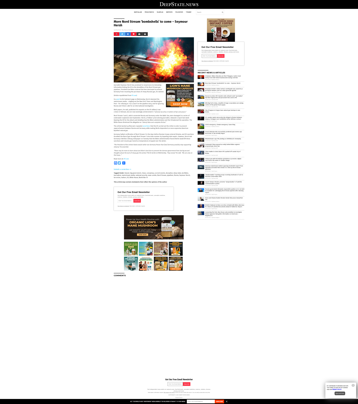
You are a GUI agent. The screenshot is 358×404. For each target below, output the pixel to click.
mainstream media (128, 175)
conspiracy (150, 173)
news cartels (152, 175)
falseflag (160, 12)
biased (127, 173)
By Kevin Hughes (215, 217)
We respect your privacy (169, 392)
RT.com (134, 95)
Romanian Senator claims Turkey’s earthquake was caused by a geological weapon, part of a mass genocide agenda (224, 89)
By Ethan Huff (215, 99)
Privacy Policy (179, 397)
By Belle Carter (215, 114)
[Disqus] (154, 301)
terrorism (117, 177)
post (118, 99)
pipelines (170, 175)
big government (135, 173)
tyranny (188, 12)
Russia (176, 175)
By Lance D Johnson (216, 92)
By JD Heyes (214, 121)
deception (169, 173)
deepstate (169, 12)
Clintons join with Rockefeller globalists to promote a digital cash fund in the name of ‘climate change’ (223, 159)
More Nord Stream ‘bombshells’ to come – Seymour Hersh (222, 83)
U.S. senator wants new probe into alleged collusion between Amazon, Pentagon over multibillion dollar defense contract (223, 118)
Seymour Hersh (184, 175)
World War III (143, 177)
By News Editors (215, 79)
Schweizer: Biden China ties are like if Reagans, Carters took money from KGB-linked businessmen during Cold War (223, 77)
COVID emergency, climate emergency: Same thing (220, 124)
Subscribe (219, 401)
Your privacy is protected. (123, 206)
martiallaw (138, 12)
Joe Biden (185, 173)
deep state (177, 173)
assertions (146, 126)
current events (160, 173)
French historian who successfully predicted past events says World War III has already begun (223, 132)
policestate (179, 12)
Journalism (117, 175)
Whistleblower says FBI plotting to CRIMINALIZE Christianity (223, 139)
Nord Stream (161, 175)
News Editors (128, 30)
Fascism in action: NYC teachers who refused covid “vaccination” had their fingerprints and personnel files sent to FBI (224, 96)
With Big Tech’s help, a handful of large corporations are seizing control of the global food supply (224, 104)
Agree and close (340, 393)
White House (133, 177)
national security (141, 175)
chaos (144, 173)
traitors (123, 177)
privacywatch (149, 12)
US (128, 177)
